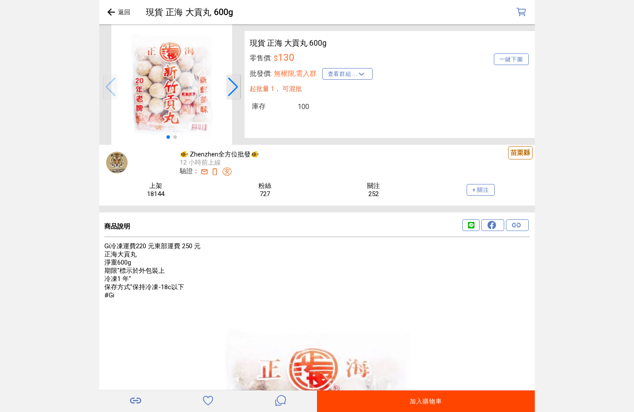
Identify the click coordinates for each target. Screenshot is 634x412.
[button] (110, 87)
